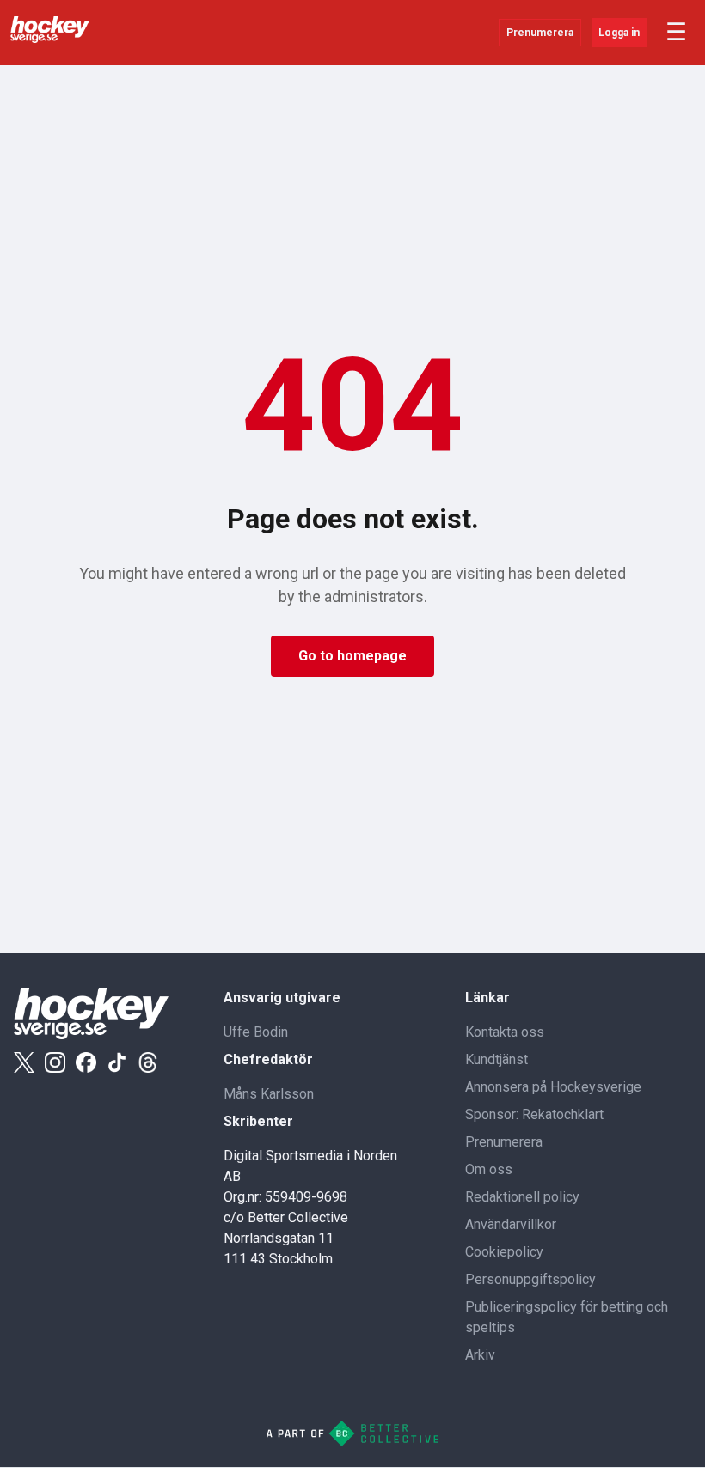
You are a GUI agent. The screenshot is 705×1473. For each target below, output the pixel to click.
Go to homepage (352, 656)
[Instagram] (55, 1062)
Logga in (619, 33)
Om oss (488, 1169)
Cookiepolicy (504, 1252)
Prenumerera (539, 33)
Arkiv (480, 1355)
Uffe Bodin (256, 1032)
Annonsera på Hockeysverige (553, 1087)
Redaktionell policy (522, 1197)
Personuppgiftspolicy (530, 1279)
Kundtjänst (496, 1059)
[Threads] (148, 1062)
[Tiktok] (117, 1062)
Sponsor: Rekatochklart (534, 1114)
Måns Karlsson (269, 1094)
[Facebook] (86, 1062)
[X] (24, 1062)
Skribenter (258, 1121)
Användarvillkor (510, 1224)
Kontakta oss (504, 1032)
